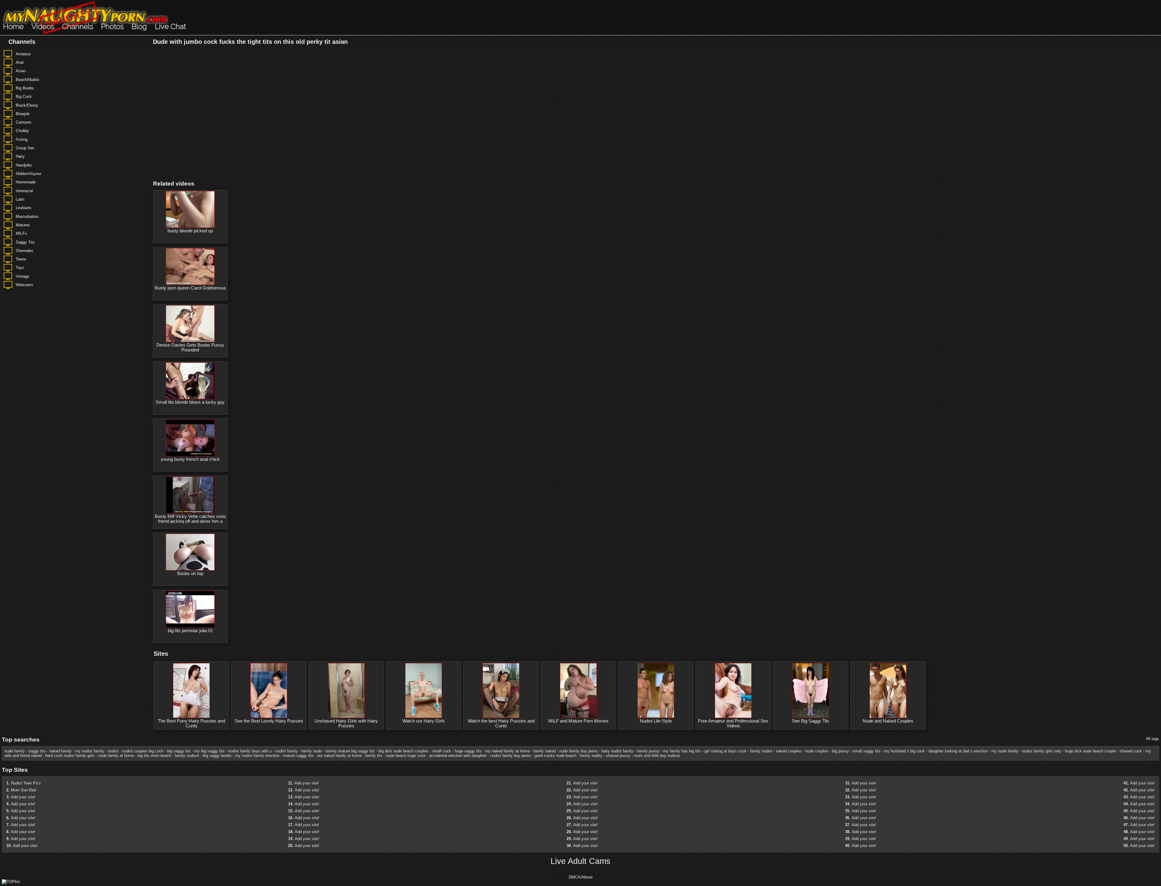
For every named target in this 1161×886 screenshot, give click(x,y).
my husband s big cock (904, 751)
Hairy (20, 156)
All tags (1152, 738)
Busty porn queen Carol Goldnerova (190, 288)
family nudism (187, 755)
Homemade (26, 182)
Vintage (22, 276)
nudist (113, 751)
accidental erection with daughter (458, 755)
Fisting (22, 139)
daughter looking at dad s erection (958, 751)
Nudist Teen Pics (26, 783)
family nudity (591, 755)
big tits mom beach (154, 755)
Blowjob (22, 114)
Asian (21, 71)
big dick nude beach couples (403, 751)
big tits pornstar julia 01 (190, 630)
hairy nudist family (617, 751)
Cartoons (23, 122)
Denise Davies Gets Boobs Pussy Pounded (190, 347)
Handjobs (24, 165)
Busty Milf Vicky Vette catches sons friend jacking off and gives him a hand (190, 521)
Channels (77, 26)
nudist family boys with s (250, 751)
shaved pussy (618, 755)
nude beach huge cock (406, 755)
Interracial (24, 191)
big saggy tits (179, 751)
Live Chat (170, 26)
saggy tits (37, 751)
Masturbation (27, 216)
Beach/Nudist (27, 79)
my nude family (1004, 751)
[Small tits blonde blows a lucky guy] (190, 380)
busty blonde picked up (190, 230)
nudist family (286, 751)
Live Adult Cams (580, 861)
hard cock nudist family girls (70, 755)
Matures (23, 225)
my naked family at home (507, 751)
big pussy (840, 751)
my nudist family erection (257, 755)
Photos (112, 26)
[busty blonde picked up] (190, 209)
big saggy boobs (217, 755)
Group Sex (25, 148)
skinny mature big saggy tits (350, 751)
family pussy (648, 751)
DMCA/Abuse (581, 877)
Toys (20, 267)
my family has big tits (682, 751)
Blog (139, 26)
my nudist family (89, 751)
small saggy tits (866, 751)
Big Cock (24, 96)
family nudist (761, 751)
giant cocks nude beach (555, 755)
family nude (311, 751)
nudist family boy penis (510, 755)
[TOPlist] (11, 881)
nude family (15, 751)
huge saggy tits (468, 751)
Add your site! (23, 797)
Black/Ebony (27, 105)
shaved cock (1131, 751)
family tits (373, 755)
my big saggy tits (209, 751)
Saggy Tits (25, 242)
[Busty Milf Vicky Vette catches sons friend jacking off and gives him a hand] (190, 495)
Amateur (23, 54)
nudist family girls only (1041, 751)
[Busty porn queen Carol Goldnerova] (190, 266)
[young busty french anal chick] (190, 437)
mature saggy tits (298, 755)
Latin (20, 199)
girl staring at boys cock (725, 751)
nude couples (816, 751)
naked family (60, 751)
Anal (20, 62)
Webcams (24, 285)
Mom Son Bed (23, 790)
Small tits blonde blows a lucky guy (190, 402)
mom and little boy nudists (657, 755)
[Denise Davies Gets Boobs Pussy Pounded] (190, 323)
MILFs (21, 233)
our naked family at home (339, 755)
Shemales (24, 250)
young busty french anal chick (190, 459)
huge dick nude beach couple (1090, 751)
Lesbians (23, 207)
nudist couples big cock (143, 751)
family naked (544, 751)
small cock (441, 751)
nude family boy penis (578, 751)
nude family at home (116, 755)
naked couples (789, 751)
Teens (21, 259)
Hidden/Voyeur (28, 173)
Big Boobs (25, 88)
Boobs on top (190, 573)
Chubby (22, 130)
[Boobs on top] (190, 552)
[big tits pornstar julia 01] (190, 609)
